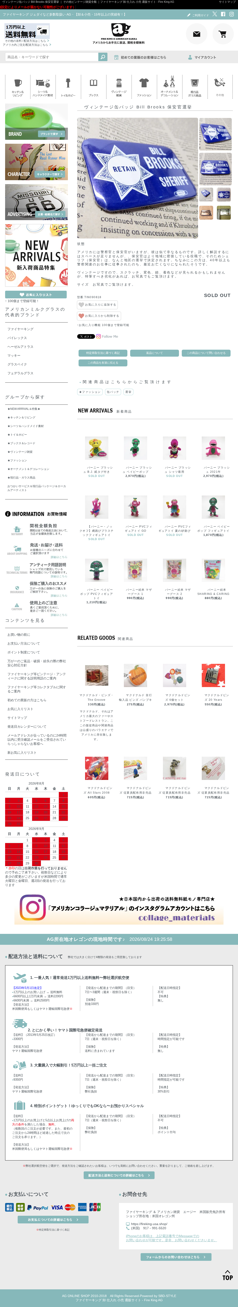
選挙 (128, 392)
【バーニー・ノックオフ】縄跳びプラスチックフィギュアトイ (96, 531)
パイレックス (17, 338)
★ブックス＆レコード (21, 443)
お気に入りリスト (20, 709)
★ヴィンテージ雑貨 (20, 451)
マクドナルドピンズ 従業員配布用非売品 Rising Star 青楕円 (135, 792)
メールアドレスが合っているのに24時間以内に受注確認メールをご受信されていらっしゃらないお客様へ (36, 739)
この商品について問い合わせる (206, 353)
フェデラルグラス (20, 373)
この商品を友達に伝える (103, 362)
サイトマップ (227, 1)
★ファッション (90, 392)
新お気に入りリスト (22, 752)
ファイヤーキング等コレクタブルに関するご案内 (36, 689)
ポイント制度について (23, 652)
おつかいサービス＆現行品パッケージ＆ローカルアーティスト (36, 488)
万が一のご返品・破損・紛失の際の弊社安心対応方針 (36, 663)
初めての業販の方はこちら (26, 700)
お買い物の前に (18, 634)
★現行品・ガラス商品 (21, 477)
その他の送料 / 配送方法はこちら (25, 40)
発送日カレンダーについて (26, 726)
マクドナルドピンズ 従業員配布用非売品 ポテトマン (175, 792)
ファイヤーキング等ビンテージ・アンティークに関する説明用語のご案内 (36, 676)
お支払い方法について (23, 643)
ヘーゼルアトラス (20, 347)
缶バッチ (113, 392)
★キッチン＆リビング (21, 417)
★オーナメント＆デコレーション (28, 469)
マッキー (13, 355)
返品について (154, 353)
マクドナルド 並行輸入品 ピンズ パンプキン (135, 700)
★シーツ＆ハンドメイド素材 (25, 426)
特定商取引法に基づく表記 (103, 353)
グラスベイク (17, 364)
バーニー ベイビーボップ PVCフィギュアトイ (96, 594)
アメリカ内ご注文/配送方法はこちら (25, 44)
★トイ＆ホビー (17, 434)
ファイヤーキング (20, 329)
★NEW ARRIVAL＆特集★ (23, 409)
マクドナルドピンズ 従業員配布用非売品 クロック (213, 792)
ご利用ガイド (200, 15)
